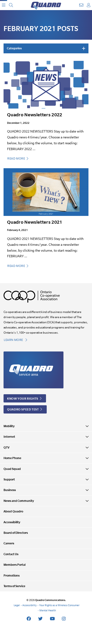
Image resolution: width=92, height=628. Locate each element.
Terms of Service (14, 586)
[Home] (46, 5)
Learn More (14, 340)
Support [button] (9, 479)
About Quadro (13, 511)
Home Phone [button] (12, 458)
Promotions (12, 575)
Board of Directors (16, 532)
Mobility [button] (9, 426)
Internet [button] (9, 436)
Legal (17, 605)
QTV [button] (6, 447)
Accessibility (12, 522)
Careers (9, 543)
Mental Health (47, 610)
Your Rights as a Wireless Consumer (59, 605)
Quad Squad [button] (12, 469)
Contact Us (11, 554)
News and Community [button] (19, 501)
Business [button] (10, 490)
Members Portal (14, 564)
